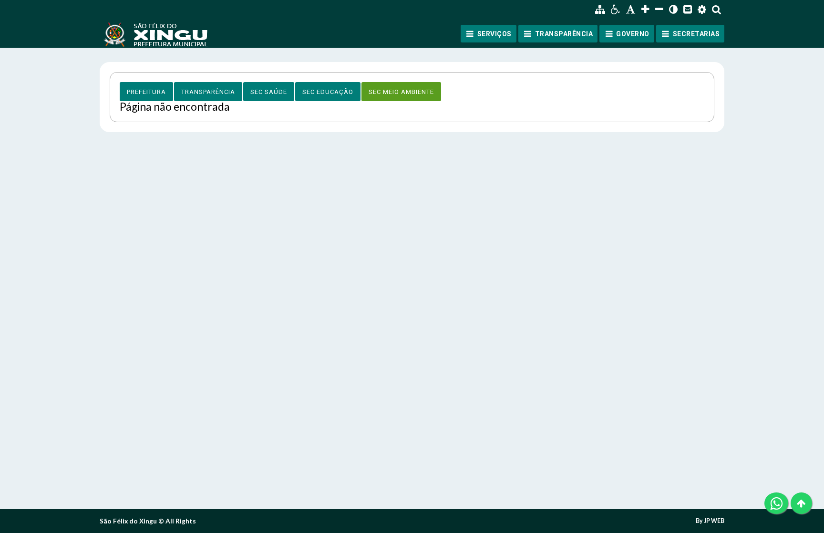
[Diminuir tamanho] (659, 9)
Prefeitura (146, 91)
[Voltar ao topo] (801, 503)
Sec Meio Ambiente (401, 91)
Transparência (208, 91)
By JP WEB (710, 521)
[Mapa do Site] (600, 9)
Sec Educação (327, 91)
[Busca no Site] (716, 9)
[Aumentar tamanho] (645, 9)
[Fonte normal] (631, 9)
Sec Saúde (268, 91)
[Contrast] (673, 9)
